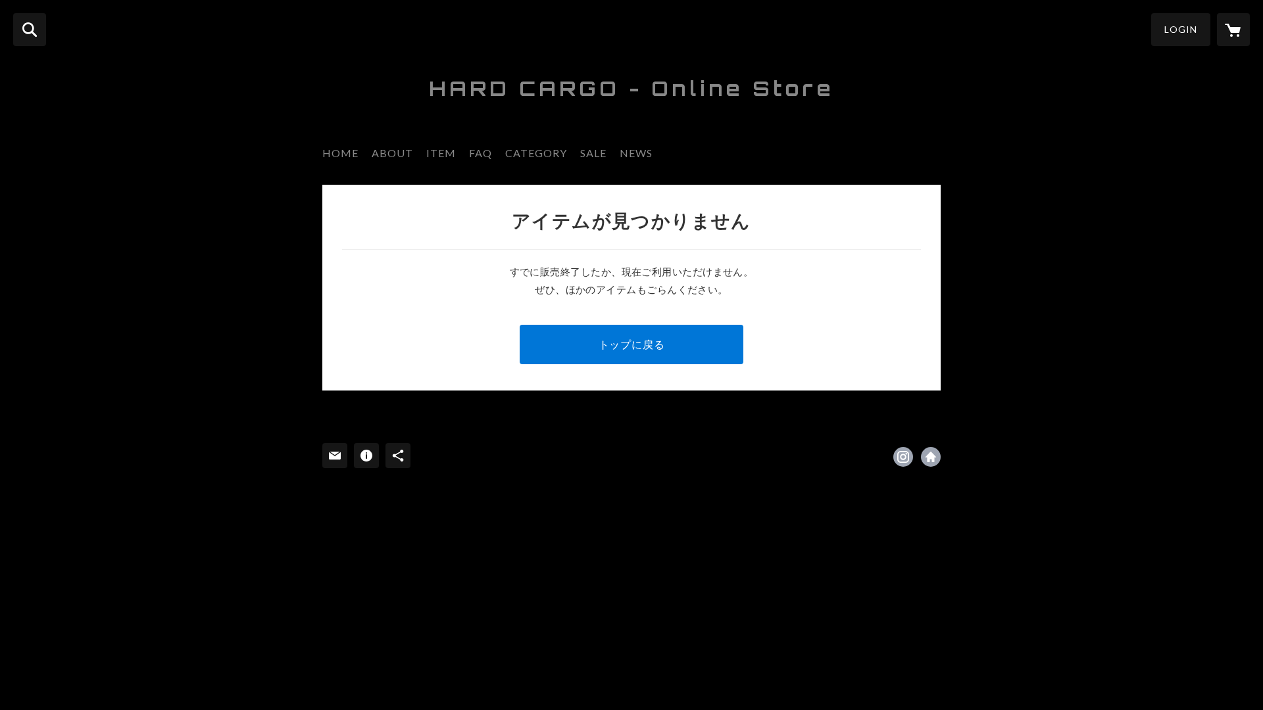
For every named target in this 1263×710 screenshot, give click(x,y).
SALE (593, 153)
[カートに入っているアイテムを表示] (1233, 29)
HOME (340, 153)
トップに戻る (632, 344)
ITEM (441, 153)
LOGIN (1180, 29)
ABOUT (392, 153)
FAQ (480, 153)
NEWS (636, 153)
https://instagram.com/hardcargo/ (903, 457)
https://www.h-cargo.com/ (931, 457)
